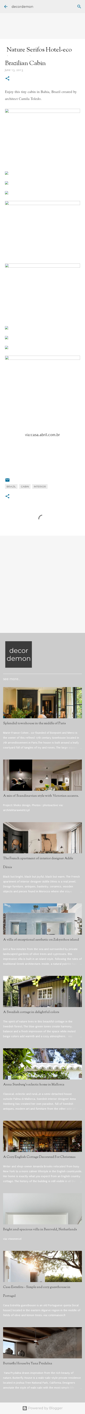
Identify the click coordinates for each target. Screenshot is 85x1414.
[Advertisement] (42, 584)
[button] (7, 79)
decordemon (22, 7)
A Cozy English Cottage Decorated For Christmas (39, 1157)
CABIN (25, 486)
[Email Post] (7, 481)
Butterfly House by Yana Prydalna (27, 1363)
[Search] (79, 6)
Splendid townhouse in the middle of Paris (34, 723)
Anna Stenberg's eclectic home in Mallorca (33, 1084)
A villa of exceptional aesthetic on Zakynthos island (41, 939)
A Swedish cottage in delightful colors (31, 1012)
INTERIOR (40, 486)
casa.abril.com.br (45, 435)
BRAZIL (11, 486)
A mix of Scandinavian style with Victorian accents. (41, 796)
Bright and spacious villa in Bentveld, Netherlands (40, 1229)
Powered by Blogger (45, 1408)
